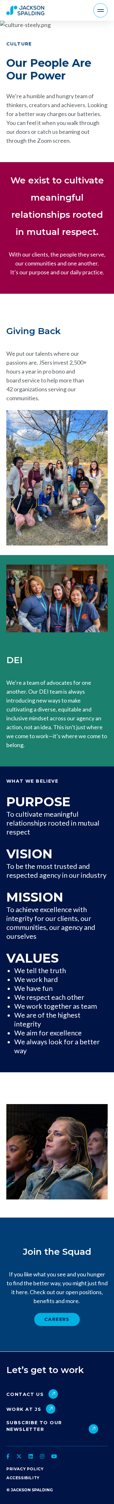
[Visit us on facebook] (8, 1456)
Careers (57, 1319)
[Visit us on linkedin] (31, 1456)
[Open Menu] (100, 10)
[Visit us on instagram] (42, 1456)
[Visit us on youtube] (54, 1456)
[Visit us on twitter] (19, 1456)
